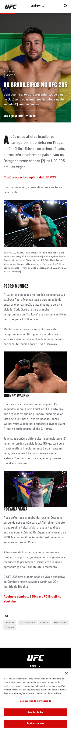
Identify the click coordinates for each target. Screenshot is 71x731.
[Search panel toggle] (65, 6)
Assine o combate (16, 596)
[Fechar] (66, 673)
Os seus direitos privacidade (35, 701)
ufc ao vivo (9, 627)
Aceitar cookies (35, 723)
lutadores (44, 622)
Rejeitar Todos (35, 712)
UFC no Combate (27, 622)
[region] (35, 699)
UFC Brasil (9, 622)
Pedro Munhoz (60, 622)
